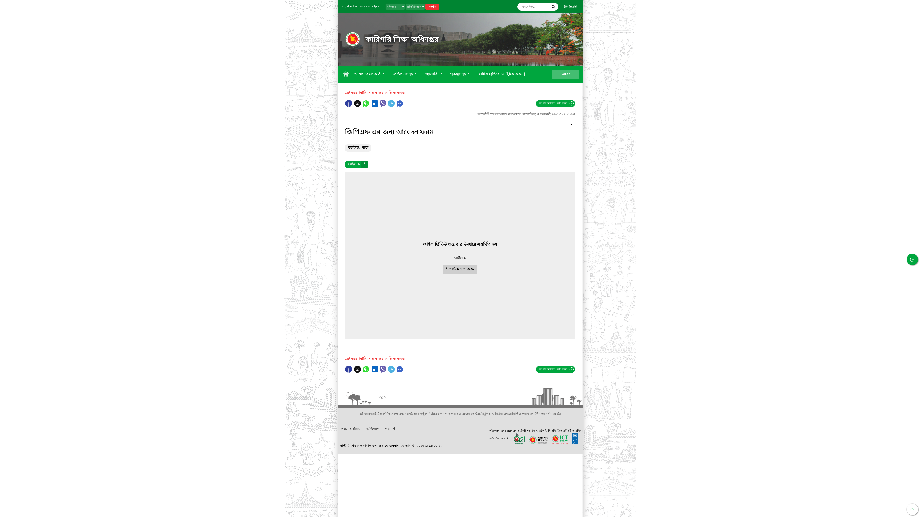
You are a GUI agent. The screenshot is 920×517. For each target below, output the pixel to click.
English (573, 7)
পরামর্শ (390, 429)
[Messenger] (400, 105)
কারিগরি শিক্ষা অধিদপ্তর (402, 40)
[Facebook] (349, 105)
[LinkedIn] (375, 105)
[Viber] (383, 103)
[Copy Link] (391, 105)
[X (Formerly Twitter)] (358, 105)
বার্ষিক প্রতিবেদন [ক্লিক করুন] (501, 74)
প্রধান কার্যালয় (350, 429)
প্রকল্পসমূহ (458, 74)
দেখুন (432, 7)
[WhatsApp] (366, 105)
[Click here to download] (364, 164)
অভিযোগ (372, 429)
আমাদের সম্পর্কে (368, 74)
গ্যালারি (432, 74)
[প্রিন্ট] (573, 125)
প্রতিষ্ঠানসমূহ (403, 74)
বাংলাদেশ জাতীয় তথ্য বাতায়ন (360, 7)
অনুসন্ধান (553, 7)
